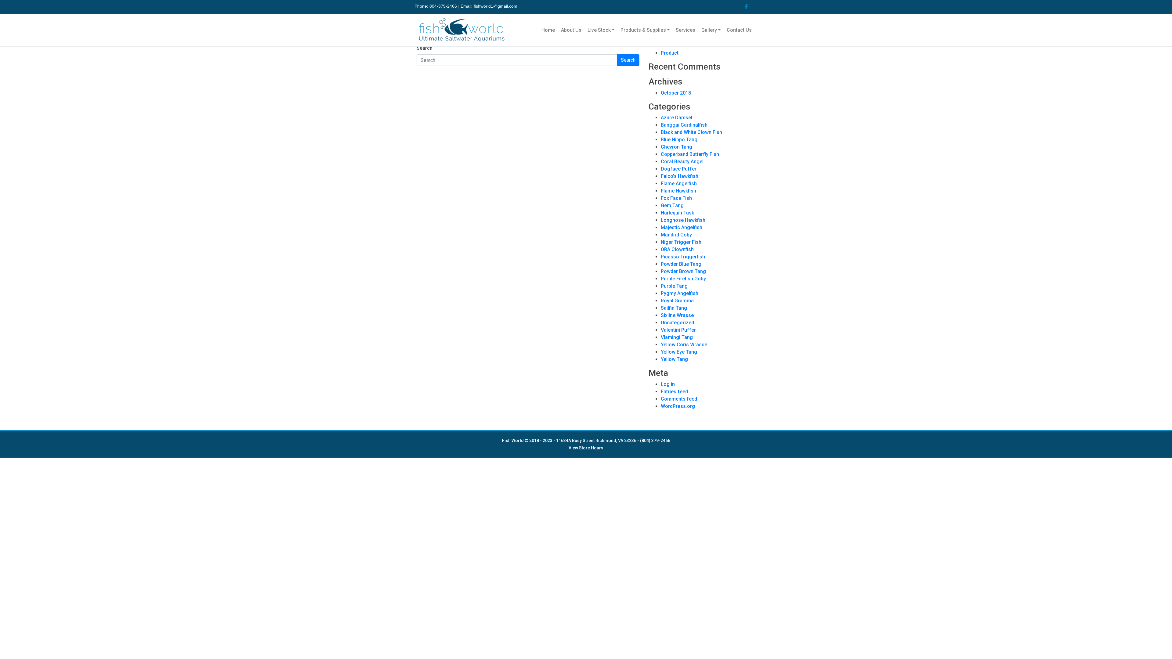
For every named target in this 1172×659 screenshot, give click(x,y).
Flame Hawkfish (678, 191)
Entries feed (674, 391)
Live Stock (599, 30)
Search (424, 48)
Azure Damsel (676, 118)
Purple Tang (674, 286)
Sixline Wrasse (677, 315)
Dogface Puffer (678, 169)
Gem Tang (672, 205)
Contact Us (739, 30)
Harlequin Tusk (677, 213)
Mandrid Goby (676, 235)
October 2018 (676, 93)
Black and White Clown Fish (691, 132)
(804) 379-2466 (655, 440)
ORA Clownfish (677, 249)
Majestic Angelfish (681, 227)
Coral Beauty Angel (682, 161)
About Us (571, 30)
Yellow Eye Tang (679, 352)
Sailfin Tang (674, 308)
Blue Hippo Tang (679, 139)
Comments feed (679, 399)
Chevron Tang (676, 147)
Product (669, 53)
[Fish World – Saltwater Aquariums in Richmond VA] (462, 30)
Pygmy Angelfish (679, 293)
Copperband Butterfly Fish (690, 154)
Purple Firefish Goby (683, 279)
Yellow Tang (674, 359)
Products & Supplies (643, 30)
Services (685, 30)
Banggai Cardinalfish (684, 125)
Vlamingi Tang (677, 337)
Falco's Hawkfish (679, 176)
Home (548, 30)
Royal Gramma (677, 301)
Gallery (709, 30)
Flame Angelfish (679, 183)
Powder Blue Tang (681, 264)
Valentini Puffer (678, 330)
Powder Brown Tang (683, 271)
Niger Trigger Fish (681, 242)
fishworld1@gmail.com (495, 6)
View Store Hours (586, 447)
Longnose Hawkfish (683, 220)
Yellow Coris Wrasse (684, 345)
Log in (668, 384)
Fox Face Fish (676, 198)
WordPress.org (678, 406)
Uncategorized (677, 323)
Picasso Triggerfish (683, 257)
